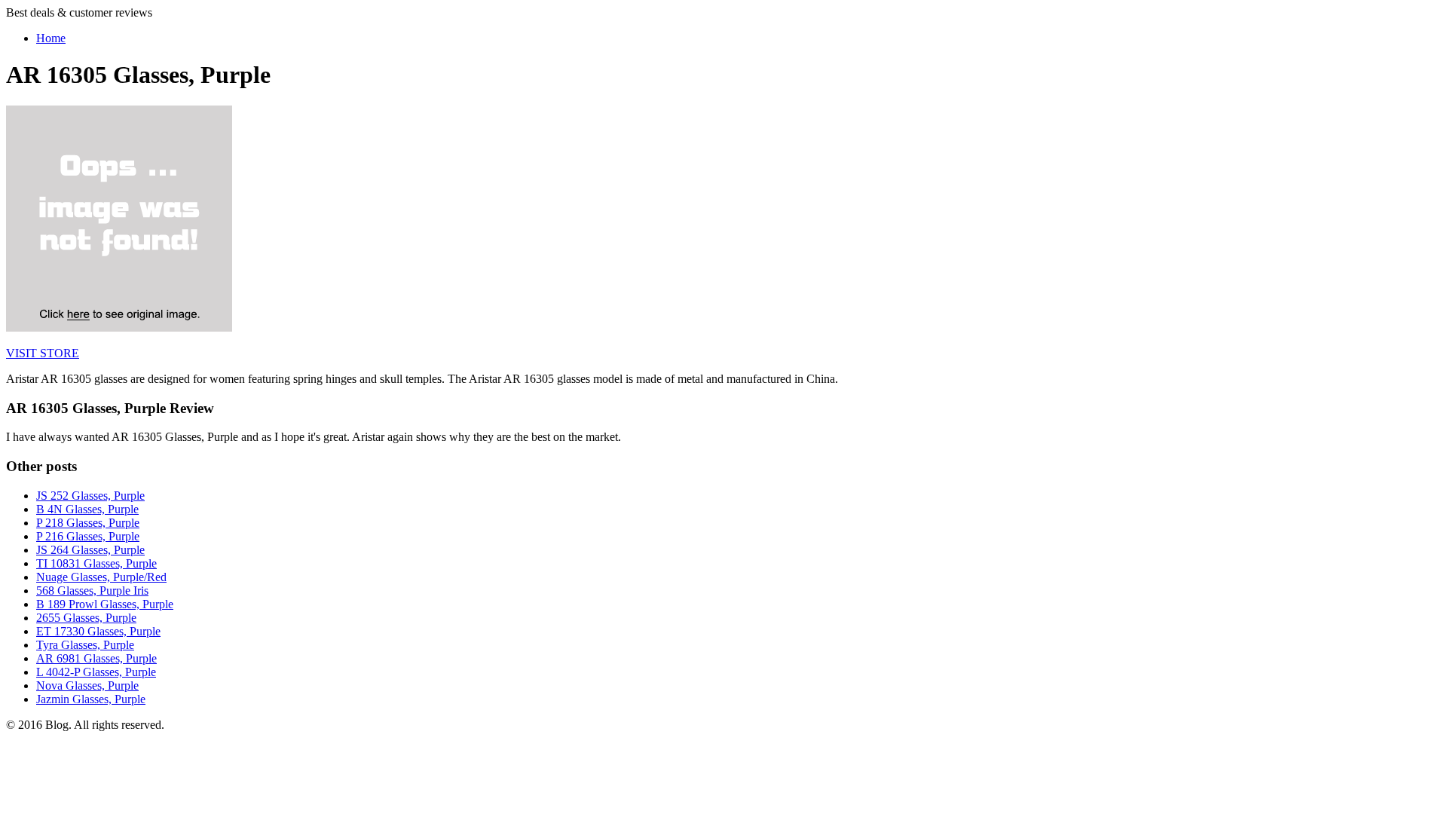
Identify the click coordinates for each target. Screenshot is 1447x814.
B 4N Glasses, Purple (87, 509)
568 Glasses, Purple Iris (92, 590)
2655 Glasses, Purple (86, 617)
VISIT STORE (42, 353)
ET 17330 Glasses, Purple (98, 631)
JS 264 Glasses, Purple (90, 549)
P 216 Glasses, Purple (87, 536)
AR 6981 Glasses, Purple (96, 658)
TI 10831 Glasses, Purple (96, 563)
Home (51, 38)
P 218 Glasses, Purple (87, 522)
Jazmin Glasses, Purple (90, 699)
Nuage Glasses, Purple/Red (101, 577)
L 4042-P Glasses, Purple (96, 672)
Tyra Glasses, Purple (85, 644)
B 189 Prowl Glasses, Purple (104, 604)
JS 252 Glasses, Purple (90, 495)
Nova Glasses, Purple (87, 685)
